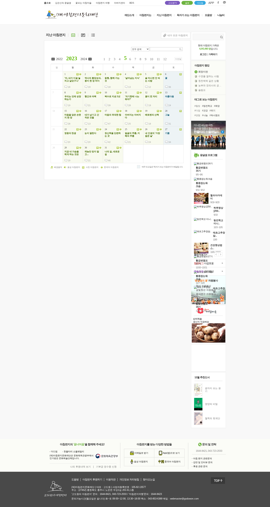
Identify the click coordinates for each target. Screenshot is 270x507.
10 (151, 59)
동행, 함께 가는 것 (112, 79)
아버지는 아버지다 (133, 116)
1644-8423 (156, 494)
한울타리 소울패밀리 (74, 451)
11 (158, 59)
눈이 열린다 (90, 133)
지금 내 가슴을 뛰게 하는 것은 (71, 153)
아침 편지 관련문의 (202, 458)
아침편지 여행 (103, 3)
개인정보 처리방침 (129, 479)
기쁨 (167, 133)
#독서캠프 (215, 115)
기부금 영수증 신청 (106, 466)
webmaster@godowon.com (184, 498)
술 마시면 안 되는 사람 (152, 79)
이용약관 (111, 479)
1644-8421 (201, 451)
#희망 (217, 106)
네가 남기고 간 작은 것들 (92, 116)
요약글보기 (83, 34)
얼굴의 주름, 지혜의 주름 (132, 134)
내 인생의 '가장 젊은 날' (152, 134)
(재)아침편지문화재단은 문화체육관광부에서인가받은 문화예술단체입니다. (71, 457)
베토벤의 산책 (152, 115)
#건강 (205, 110)
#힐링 (197, 106)
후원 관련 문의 (200, 466)
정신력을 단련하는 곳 (113, 134)
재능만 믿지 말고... (92, 153)
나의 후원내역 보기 (80, 466)
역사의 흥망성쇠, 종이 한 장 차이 (93, 79)
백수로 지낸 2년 (112, 96)
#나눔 (205, 115)
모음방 (208, 15)
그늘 (167, 115)
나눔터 (220, 15)
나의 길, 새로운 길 (112, 153)
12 (165, 59)
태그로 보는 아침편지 (206, 99)
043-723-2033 (215, 451)
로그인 (203, 54)
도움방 (75, 479)
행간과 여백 (90, 96)
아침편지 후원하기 (92, 479)
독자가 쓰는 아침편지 (188, 15)
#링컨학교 (207, 106)
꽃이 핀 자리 (151, 96)
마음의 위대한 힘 (113, 115)
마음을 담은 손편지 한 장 (72, 116)
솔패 (187, 3)
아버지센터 (119, 3)
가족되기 (212, 54)
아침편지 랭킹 (202, 65)
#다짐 (197, 110)
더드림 (200, 3)
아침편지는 (145, 15)
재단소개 (129, 15)
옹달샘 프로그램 (208, 155)
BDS (131, 3)
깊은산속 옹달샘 (63, 3)
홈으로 (47, 3)
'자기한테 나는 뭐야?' (132, 98)
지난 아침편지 (164, 15)
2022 (59, 59)
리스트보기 (93, 34)
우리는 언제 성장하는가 (72, 98)
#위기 (212, 110)
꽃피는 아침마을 (83, 3)
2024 (83, 59)
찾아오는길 (149, 479)
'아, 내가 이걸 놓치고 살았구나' (72, 79)
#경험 (197, 115)
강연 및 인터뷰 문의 (203, 462)
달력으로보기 (73, 34)
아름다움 (169, 96)
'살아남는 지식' (132, 78)
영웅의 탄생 (70, 133)
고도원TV (172, 3)
